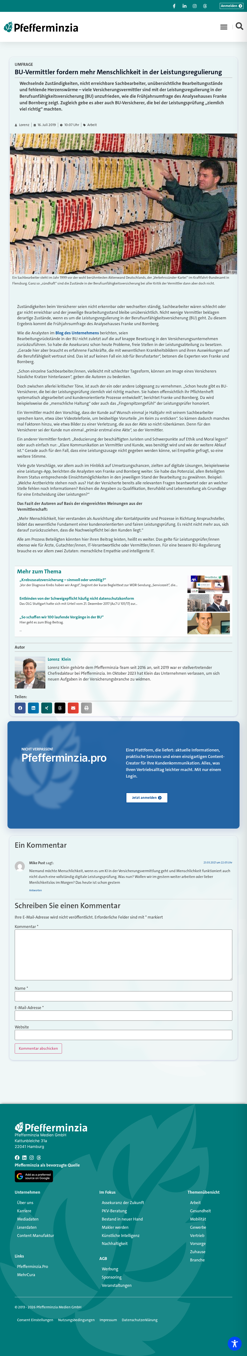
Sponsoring (112, 1277)
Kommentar (26, 927)
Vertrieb (197, 1235)
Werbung (110, 1269)
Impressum (108, 1320)
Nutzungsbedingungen (76, 1320)
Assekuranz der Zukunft (123, 1202)
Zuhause (198, 1251)
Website (22, 1027)
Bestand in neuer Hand (122, 1219)
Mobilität (198, 1219)
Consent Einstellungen (35, 1320)
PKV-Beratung (114, 1211)
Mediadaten (28, 1219)
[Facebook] (17, 1157)
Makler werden (115, 1227)
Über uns (25, 1202)
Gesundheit (200, 1211)
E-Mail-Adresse (29, 1008)
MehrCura (26, 1274)
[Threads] (38, 1157)
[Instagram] (31, 1157)
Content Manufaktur (35, 1235)
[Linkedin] (24, 1157)
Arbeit (92, 125)
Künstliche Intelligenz (121, 1235)
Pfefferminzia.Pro (32, 1266)
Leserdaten (27, 1227)
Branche (197, 1260)
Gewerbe (198, 1227)
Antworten (35, 890)
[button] (224, 27)
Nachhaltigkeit (115, 1243)
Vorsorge (198, 1243)
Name (21, 988)
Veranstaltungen (117, 1285)
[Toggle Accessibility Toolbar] (234, 1343)
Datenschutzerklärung (140, 1320)
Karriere (24, 1211)
